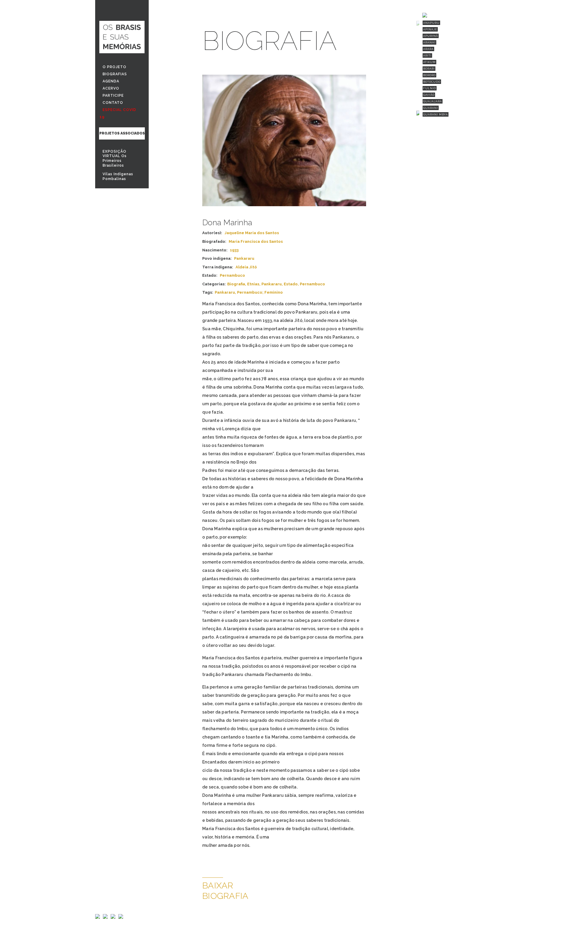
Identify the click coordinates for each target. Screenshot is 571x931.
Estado (291, 284)
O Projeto (114, 67)
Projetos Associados (122, 133)
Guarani (430, 108)
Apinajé (430, 29)
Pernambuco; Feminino (260, 292)
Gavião (428, 94)
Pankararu (271, 284)
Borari (429, 68)
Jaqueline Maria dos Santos (252, 233)
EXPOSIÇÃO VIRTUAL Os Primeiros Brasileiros (115, 158)
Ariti (427, 55)
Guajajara (432, 101)
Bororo (429, 75)
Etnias (253, 284)
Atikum (429, 62)
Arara (428, 49)
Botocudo (431, 81)
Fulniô (429, 88)
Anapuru (431, 22)
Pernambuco (312, 284)
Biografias (115, 74)
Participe (113, 95)
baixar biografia (225, 890)
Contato (113, 103)
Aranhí (429, 42)
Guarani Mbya (435, 114)
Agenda (111, 81)
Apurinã (430, 36)
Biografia (236, 284)
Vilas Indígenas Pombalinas (118, 176)
